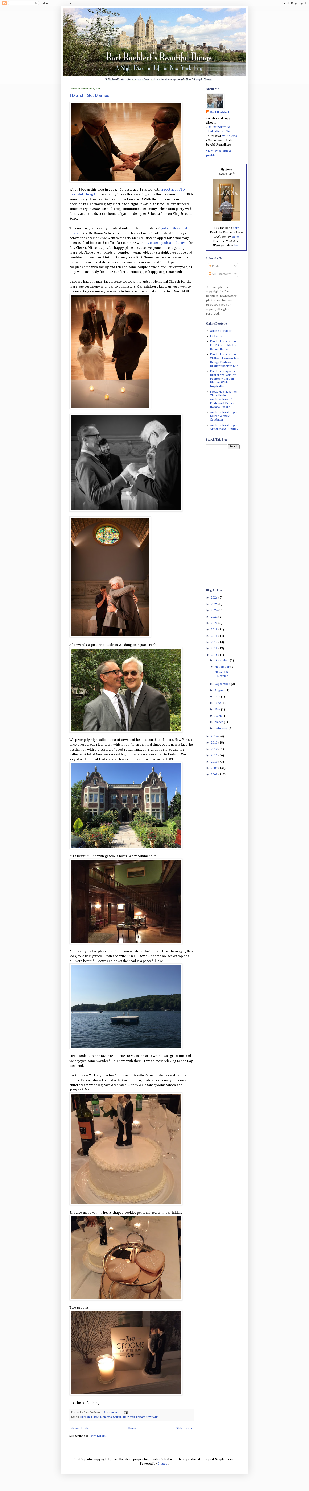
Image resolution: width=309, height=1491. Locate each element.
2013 (214, 742)
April (218, 715)
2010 (214, 761)
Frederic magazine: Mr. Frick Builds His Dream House (223, 345)
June (218, 702)
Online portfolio (219, 127)
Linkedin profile (219, 131)
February (221, 728)
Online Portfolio (221, 330)
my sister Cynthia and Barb (165, 243)
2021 (214, 616)
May (218, 709)
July (218, 696)
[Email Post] (125, 1412)
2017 (214, 642)
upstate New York (147, 1417)
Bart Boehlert (219, 112)
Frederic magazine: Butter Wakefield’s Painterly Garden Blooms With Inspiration (223, 379)
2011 (214, 755)
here (236, 227)
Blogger (163, 1463)
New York (129, 1417)
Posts (215, 266)
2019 (214, 629)
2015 (214, 655)
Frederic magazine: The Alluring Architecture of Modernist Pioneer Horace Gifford (223, 399)
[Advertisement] (223, 518)
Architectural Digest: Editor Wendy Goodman (224, 416)
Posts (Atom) (97, 1435)
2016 (214, 648)
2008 (214, 774)
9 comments (111, 1412)
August (220, 690)
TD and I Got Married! (90, 95)
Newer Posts (79, 1428)
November (222, 666)
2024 (214, 610)
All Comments (221, 273)
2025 (214, 604)
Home (132, 1428)
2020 (214, 623)
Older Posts (184, 1428)
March (219, 722)
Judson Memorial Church (106, 1417)
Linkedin (216, 336)
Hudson (85, 1417)
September (223, 684)
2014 (214, 736)
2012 (214, 749)
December (222, 660)
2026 (214, 597)
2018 (214, 635)
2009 (214, 768)
